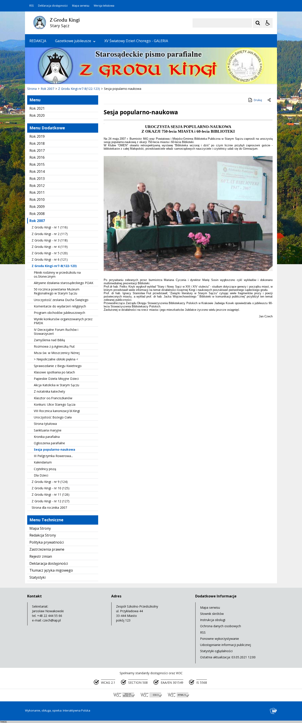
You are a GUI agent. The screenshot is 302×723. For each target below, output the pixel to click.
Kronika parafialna (47, 437)
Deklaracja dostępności (53, 5)
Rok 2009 (37, 206)
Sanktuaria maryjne (47, 430)
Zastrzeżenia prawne (46, 549)
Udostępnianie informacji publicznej (225, 645)
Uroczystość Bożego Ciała (53, 417)
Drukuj (258, 100)
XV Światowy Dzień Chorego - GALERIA (136, 40)
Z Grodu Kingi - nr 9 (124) (50, 482)
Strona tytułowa (45, 424)
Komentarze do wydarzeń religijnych (60, 306)
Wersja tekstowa (104, 5)
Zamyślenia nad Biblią (49, 340)
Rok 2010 (37, 199)
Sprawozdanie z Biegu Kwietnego (58, 366)
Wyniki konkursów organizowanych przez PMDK (63, 321)
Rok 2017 (37, 150)
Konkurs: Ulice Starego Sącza (54, 404)
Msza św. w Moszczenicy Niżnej (57, 353)
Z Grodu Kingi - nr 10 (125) (50, 488)
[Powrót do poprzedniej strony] (269, 100)
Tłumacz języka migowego (51, 570)
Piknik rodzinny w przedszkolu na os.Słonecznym (57, 274)
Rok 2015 (37, 164)
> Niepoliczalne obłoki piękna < (56, 359)
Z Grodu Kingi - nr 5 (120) (50, 253)
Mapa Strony (40, 528)
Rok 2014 (37, 171)
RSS (31, 5)
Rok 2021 (37, 108)
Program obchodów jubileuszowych (59, 313)
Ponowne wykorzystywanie (219, 638)
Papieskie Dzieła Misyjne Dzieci (56, 379)
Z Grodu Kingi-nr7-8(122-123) (54, 266)
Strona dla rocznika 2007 (49, 507)
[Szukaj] (258, 23)
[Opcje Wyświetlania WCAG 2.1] (268, 23)
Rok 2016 (37, 157)
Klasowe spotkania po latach (54, 372)
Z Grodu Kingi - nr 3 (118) (50, 240)
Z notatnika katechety (49, 391)
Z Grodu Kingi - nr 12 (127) (50, 501)
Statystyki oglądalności (216, 651)
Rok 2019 (37, 136)
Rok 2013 (37, 178)
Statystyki (37, 577)
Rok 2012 (37, 185)
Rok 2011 (37, 192)
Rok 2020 (37, 115)
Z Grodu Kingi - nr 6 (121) (50, 259)
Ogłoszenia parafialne (49, 443)
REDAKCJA (37, 40)
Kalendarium (43, 462)
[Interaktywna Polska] (273, 711)
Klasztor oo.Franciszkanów (53, 398)
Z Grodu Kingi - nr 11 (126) (50, 494)
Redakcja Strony (42, 535)
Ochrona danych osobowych (220, 626)
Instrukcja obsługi (212, 620)
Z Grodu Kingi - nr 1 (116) (50, 227)
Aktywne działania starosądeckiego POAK (63, 283)
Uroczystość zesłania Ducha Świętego (61, 300)
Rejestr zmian (40, 556)
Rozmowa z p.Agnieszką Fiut (54, 346)
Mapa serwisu (80, 5)
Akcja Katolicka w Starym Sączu (56, 385)
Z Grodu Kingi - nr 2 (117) (50, 234)
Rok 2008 (37, 213)
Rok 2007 (37, 220)
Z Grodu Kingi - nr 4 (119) (50, 247)
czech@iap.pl (51, 620)
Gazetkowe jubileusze (73, 40)
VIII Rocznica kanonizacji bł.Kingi (57, 411)
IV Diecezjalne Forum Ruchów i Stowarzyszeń (56, 332)
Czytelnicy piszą (45, 469)
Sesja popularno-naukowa (54, 449)
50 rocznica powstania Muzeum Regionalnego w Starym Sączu (56, 291)
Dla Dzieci (41, 475)
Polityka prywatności (46, 542)
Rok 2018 (37, 143)
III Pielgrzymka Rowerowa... (53, 456)
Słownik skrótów (212, 614)
